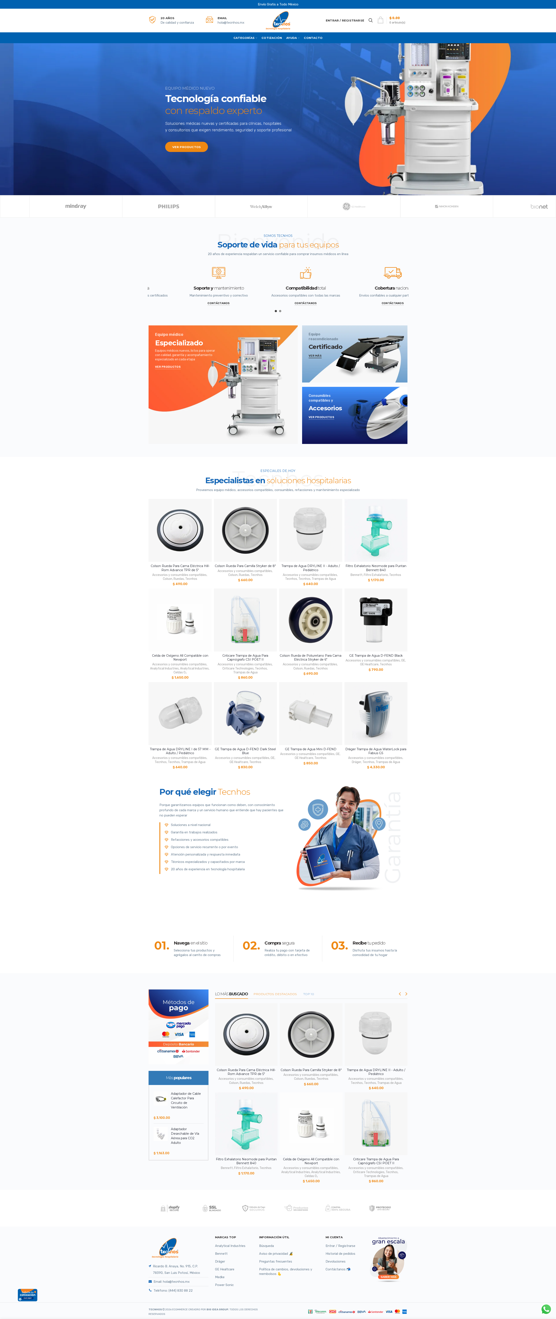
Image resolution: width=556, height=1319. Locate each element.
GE (403, 660)
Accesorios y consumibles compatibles (179, 575)
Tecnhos (191, 579)
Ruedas (179, 579)
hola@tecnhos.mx (231, 23)
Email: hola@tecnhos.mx (172, 1282)
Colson (167, 579)
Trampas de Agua (324, 579)
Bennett (356, 575)
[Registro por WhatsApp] (546, 1309)
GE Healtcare (369, 664)
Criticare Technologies (238, 668)
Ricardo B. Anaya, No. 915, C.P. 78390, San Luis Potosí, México (176, 1269)
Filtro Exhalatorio (376, 575)
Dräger (356, 762)
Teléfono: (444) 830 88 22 (173, 1291)
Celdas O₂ (180, 672)
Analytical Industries (164, 668)
